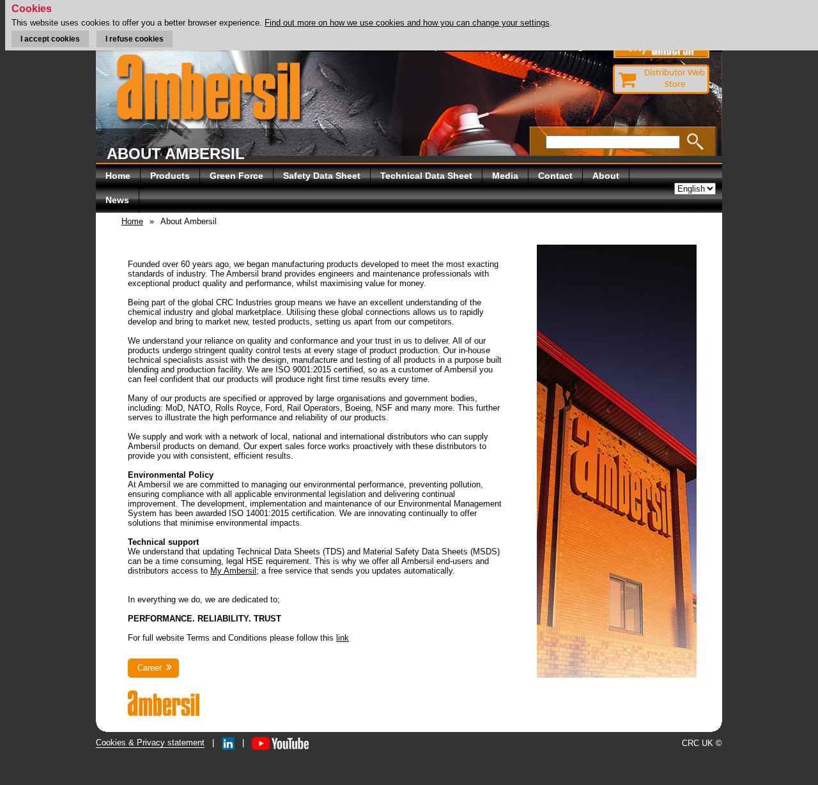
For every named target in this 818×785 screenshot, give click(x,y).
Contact (555, 176)
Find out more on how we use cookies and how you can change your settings (407, 22)
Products (170, 176)
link (342, 638)
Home (117, 176)
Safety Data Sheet (321, 176)
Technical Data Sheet (426, 176)
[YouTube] (280, 742)
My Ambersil (233, 570)
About (605, 176)
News (117, 200)
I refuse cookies (134, 38)
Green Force (236, 176)
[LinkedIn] (228, 742)
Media (505, 176)
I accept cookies (50, 38)
